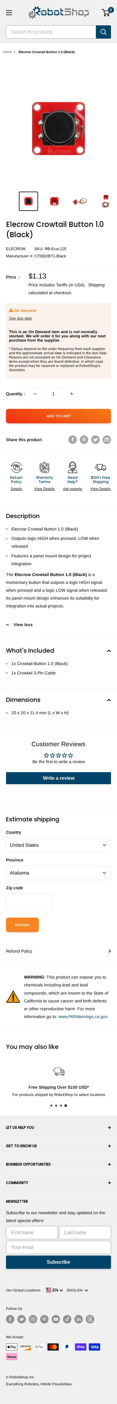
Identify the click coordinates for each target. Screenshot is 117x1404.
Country (13, 832)
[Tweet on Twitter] (95, 439)
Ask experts (72, 489)
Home (7, 52)
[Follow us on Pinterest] (44, 1319)
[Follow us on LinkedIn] (78, 1319)
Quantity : (15, 393)
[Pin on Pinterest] (84, 439)
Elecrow (16, 249)
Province (14, 860)
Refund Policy (19, 951)
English (76, 1290)
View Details (44, 489)
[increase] (71, 393)
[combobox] (51, 32)
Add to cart (58, 416)
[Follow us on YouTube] (56, 1319)
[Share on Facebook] (72, 439)
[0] (106, 12)
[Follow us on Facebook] (10, 1319)
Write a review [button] (58, 778)
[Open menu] (9, 12)
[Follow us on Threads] (90, 1319)
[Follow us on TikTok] (67, 1319)
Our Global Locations (23, 1290)
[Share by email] (107, 439)
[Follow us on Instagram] (33, 1319)
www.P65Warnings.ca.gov (82, 1016)
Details (16, 489)
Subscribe (58, 1262)
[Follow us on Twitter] (21, 1319)
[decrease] (35, 393)
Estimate (22, 925)
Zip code (14, 887)
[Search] (103, 32)
